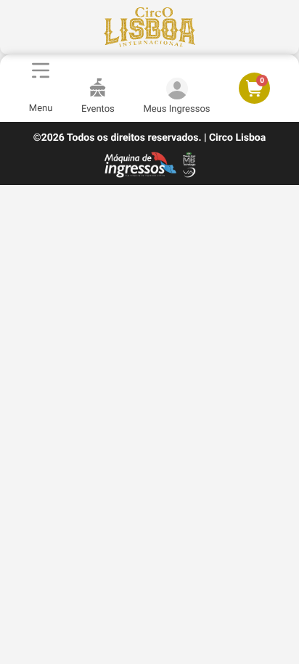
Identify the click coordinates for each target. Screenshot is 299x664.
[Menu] (40, 70)
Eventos (98, 109)
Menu (41, 108)
